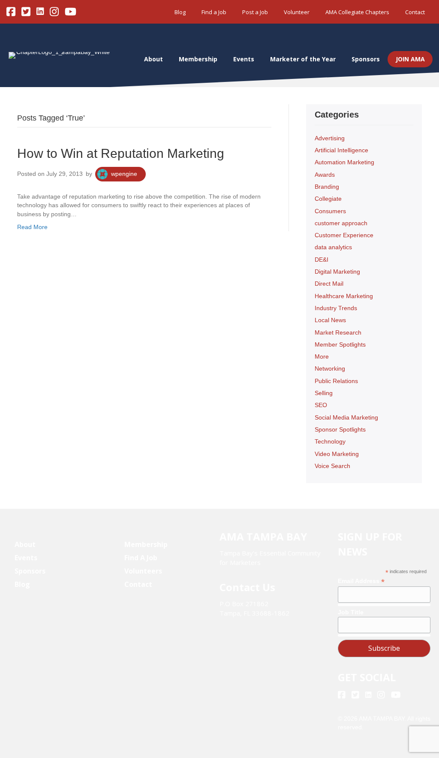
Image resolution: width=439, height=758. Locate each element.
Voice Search (332, 465)
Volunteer (297, 12)
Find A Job (140, 557)
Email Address (361, 581)
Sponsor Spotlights (340, 429)
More (322, 356)
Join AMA (410, 59)
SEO (321, 405)
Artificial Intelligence (341, 150)
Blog (180, 12)
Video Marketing (337, 453)
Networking (330, 368)
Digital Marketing (337, 271)
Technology (330, 441)
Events (243, 59)
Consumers (330, 211)
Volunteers (143, 571)
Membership (198, 59)
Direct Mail (329, 283)
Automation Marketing (344, 162)
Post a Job (255, 12)
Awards (325, 174)
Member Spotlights (340, 344)
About (153, 59)
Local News (330, 320)
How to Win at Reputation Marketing (120, 153)
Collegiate (328, 198)
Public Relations (336, 380)
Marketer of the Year (303, 59)
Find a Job (213, 12)
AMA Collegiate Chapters (357, 12)
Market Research (338, 332)
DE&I (321, 259)
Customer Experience (344, 235)
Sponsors (366, 59)
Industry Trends (336, 308)
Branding (327, 186)
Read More (32, 226)
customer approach (341, 223)
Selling (324, 393)
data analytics (333, 247)
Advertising (330, 138)
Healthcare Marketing (344, 296)
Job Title (351, 612)
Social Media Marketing (346, 417)
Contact (415, 12)
